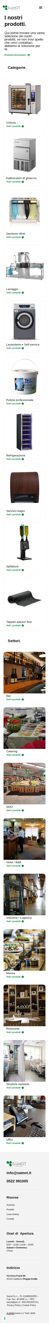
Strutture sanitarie (17, 1084)
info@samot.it (19, 1173)
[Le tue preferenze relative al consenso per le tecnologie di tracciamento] (4, 1318)
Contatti (10, 1219)
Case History (13, 1214)
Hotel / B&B (13, 862)
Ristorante (13, 1028)
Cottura (11, 122)
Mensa (10, 973)
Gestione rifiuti (15, 233)
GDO (9, 806)
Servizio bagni (15, 510)
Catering (11, 751)
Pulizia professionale (19, 400)
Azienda (11, 1205)
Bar (8, 695)
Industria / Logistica (19, 917)
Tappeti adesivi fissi (19, 621)
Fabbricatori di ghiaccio (21, 178)
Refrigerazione (15, 455)
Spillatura (12, 566)
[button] (40, 7)
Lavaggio (12, 289)
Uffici (9, 1139)
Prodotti (10, 1209)
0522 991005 (17, 1181)
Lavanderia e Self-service (22, 344)
